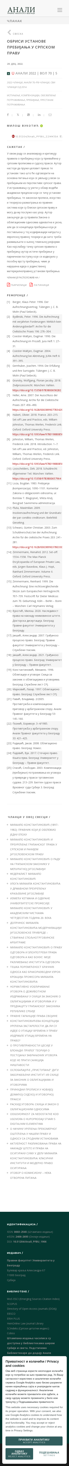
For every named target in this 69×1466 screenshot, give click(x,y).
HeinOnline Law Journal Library (25, 1323)
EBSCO (11, 1313)
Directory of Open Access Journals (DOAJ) (32, 1308)
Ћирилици (20, 285)
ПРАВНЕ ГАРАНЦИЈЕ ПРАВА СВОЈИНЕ (33, 1016)
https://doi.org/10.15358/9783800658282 (37, 390)
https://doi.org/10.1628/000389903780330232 (40, 547)
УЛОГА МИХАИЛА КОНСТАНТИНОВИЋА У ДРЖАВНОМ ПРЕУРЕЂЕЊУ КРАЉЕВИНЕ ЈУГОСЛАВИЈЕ (35, 888)
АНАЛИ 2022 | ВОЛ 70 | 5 (36, 73)
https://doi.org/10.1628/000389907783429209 (40, 409)
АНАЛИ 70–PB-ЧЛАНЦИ (36, 82)
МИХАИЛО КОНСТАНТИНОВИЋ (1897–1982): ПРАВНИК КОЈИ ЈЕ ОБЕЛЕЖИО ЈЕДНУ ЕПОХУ (34, 829)
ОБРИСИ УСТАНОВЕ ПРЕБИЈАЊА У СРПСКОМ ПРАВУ (31, 47)
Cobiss (11, 1333)
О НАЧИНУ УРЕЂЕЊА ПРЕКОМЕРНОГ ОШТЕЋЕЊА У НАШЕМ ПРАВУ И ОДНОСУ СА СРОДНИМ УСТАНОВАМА (34, 1133)
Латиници (42, 285)
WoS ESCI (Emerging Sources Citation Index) (33, 1299)
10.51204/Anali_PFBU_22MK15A (36, 136)
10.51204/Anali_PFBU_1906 (29, 1241)
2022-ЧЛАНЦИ (15, 82)
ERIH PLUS (13, 1318)
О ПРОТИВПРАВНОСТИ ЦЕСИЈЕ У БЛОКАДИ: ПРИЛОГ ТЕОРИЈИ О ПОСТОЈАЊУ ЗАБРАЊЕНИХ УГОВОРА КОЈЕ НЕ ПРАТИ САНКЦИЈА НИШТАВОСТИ (33, 1055)
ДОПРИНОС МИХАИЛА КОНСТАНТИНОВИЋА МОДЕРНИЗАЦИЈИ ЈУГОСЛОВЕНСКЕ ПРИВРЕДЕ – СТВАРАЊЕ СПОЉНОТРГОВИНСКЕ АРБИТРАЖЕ (35, 932)
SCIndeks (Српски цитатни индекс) (28, 1328)
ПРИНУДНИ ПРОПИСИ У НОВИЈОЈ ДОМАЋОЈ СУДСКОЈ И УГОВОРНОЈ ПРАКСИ (32, 1094)
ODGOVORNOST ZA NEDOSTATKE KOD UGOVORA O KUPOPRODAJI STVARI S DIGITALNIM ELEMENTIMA (34, 1118)
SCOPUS (12, 1304)
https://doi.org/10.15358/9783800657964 (37, 478)
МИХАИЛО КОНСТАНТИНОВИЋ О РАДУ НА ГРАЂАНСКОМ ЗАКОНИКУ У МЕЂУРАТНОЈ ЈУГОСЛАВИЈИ (35, 864)
